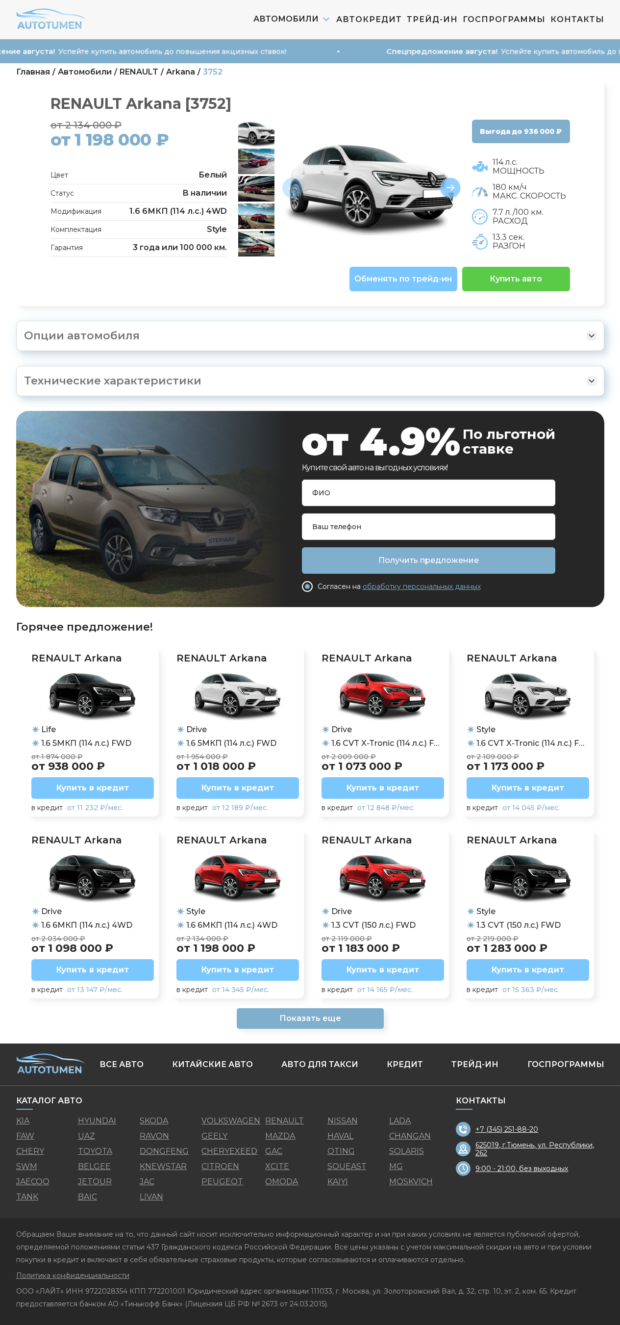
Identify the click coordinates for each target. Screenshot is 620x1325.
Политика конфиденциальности (72, 1275)
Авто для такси (319, 1064)
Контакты (577, 19)
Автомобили (85, 72)
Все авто (121, 1064)
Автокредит (369, 19)
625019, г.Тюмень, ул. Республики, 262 (534, 1149)
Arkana (180, 72)
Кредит (405, 1064)
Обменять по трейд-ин (403, 278)
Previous (292, 188)
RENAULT (139, 72)
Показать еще (310, 1018)
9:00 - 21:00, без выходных (521, 1168)
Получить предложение (428, 560)
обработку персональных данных (422, 586)
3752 (213, 72)
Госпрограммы (504, 19)
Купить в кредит (92, 787)
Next (450, 188)
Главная (33, 72)
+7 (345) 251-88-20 (506, 1129)
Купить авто (516, 278)
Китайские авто (212, 1064)
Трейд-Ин (432, 19)
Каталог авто (49, 1100)
